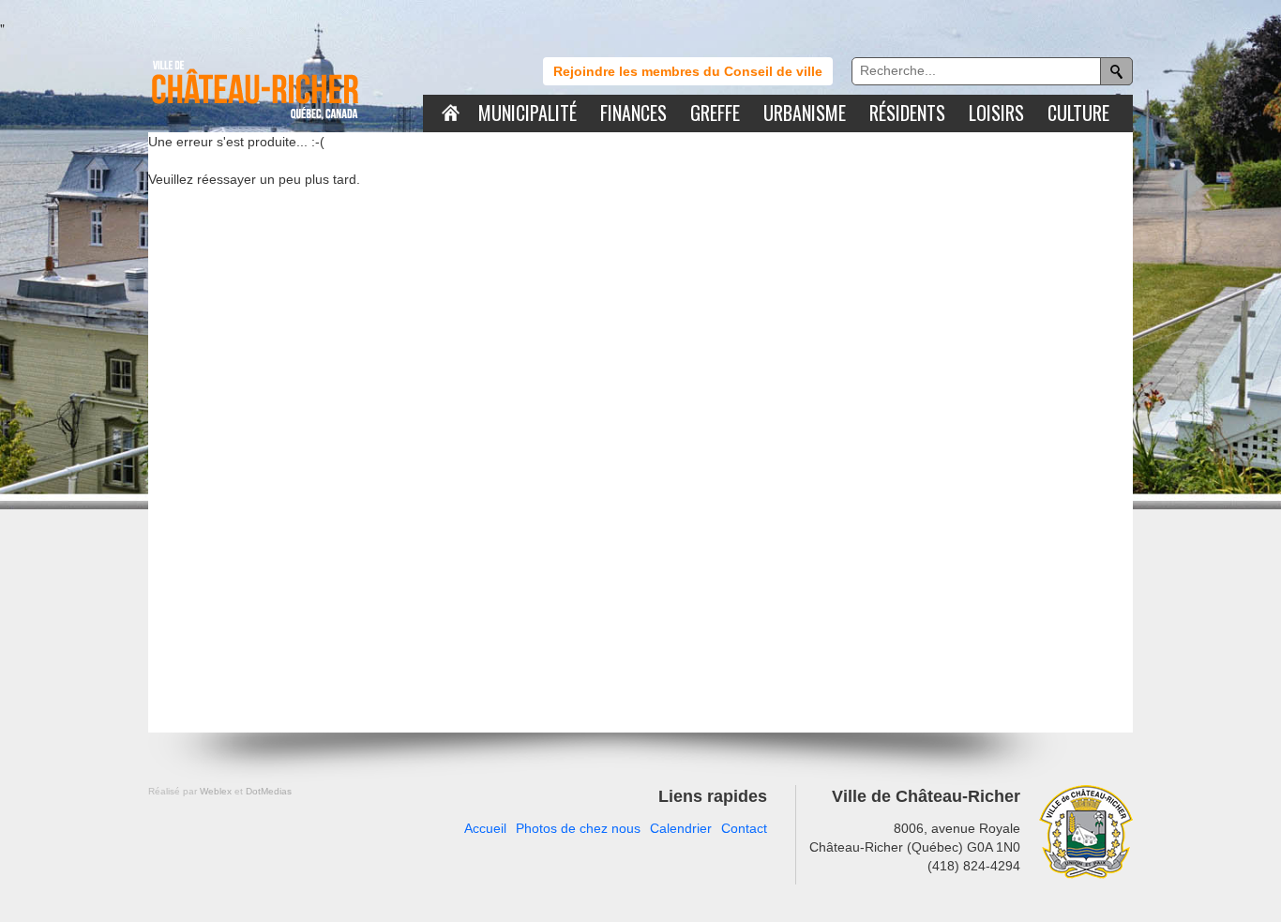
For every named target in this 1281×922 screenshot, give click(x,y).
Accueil (485, 828)
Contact (744, 828)
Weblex (216, 791)
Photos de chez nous (578, 828)
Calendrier (681, 828)
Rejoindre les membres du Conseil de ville (687, 71)
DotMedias (269, 791)
